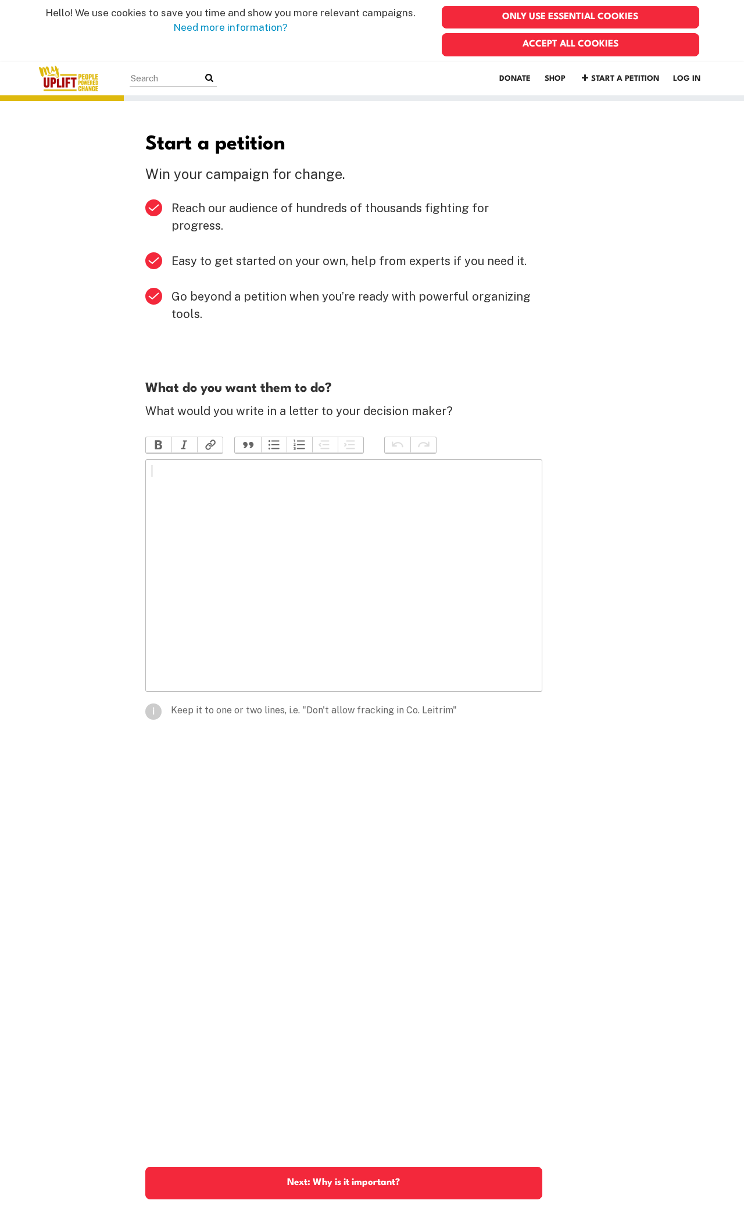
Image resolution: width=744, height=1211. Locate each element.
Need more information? (230, 27)
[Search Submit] (209, 78)
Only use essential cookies (570, 17)
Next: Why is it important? (343, 1182)
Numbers (299, 445)
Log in (686, 79)
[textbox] (343, 575)
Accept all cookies (570, 44)
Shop (555, 79)
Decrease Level (325, 445)
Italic (184, 445)
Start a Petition (625, 79)
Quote (247, 445)
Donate (515, 79)
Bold (158, 445)
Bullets (274, 445)
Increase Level (350, 445)
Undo (397, 445)
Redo (423, 445)
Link (210, 445)
